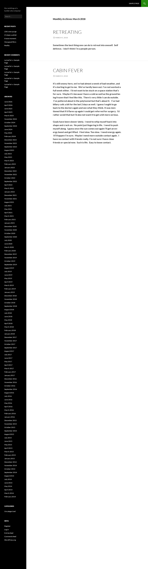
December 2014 (10, 462)
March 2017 (9, 368)
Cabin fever (68, 70)
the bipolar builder (14, 3)
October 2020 (9, 233)
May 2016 (8, 403)
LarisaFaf (7, 60)
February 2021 (10, 219)
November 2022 (10, 174)
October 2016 (9, 386)
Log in (6, 529)
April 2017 (8, 365)
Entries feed (8, 533)
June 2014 (8, 483)
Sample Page (134, 3)
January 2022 (9, 192)
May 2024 (8, 133)
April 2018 (8, 323)
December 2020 (10, 226)
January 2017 (9, 375)
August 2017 (9, 351)
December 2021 (10, 195)
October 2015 (9, 427)
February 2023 (10, 164)
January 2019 (9, 292)
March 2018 (9, 327)
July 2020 (8, 240)
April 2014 (8, 490)
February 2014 (10, 497)
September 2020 (10, 237)
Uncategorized (10, 511)
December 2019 (10, 254)
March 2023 (9, 160)
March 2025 (9, 115)
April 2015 (8, 448)
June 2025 (8, 109)
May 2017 (8, 361)
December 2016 (10, 379)
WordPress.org (10, 540)
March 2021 (9, 216)
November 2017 (10, 341)
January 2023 (9, 167)
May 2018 (8, 320)
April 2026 (8, 105)
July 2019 (8, 271)
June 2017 (8, 358)
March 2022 (9, 188)
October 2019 (9, 261)
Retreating (67, 32)
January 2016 (9, 417)
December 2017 (10, 337)
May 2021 (8, 209)
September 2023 (10, 147)
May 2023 (8, 157)
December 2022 (10, 171)
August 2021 (9, 202)
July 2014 (8, 479)
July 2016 (8, 396)
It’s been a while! (10, 35)
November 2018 (10, 299)
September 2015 (10, 431)
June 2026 (8, 102)
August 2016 (9, 393)
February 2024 (10, 136)
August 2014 (9, 476)
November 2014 (10, 465)
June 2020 (8, 244)
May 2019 (8, 278)
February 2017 (10, 372)
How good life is (10, 42)
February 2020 (10, 251)
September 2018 (10, 306)
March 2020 (9, 247)
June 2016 (8, 400)
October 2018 (9, 303)
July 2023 (8, 154)
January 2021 (9, 223)
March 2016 (9, 410)
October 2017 (9, 344)
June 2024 (8, 129)
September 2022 (10, 181)
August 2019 (9, 268)
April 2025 (8, 112)
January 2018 (9, 334)
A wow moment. (10, 38)
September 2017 (10, 348)
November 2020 (10, 230)
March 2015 (9, 451)
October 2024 (9, 122)
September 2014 (10, 472)
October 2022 (9, 178)
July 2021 (8, 206)
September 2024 (10, 126)
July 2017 (8, 354)
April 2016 (8, 406)
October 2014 (9, 469)
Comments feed (10, 536)
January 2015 (9, 458)
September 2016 (10, 389)
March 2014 (9, 493)
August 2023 (9, 150)
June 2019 (8, 275)
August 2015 (9, 434)
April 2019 (8, 282)
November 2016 (10, 382)
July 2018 (8, 313)
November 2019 (10, 257)
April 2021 (8, 212)
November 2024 (10, 119)
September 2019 (10, 264)
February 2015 (10, 455)
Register (7, 526)
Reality (7, 45)
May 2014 (8, 486)
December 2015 (10, 420)
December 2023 (10, 140)
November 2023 (10, 143)
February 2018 (10, 330)
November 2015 (10, 424)
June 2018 (8, 316)
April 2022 (8, 185)
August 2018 (9, 309)
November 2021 (10, 199)
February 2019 (10, 289)
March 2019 (9, 285)
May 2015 (8, 445)
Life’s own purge (10, 31)
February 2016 (10, 413)
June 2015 (8, 441)
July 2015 (8, 438)
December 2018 (10, 296)
